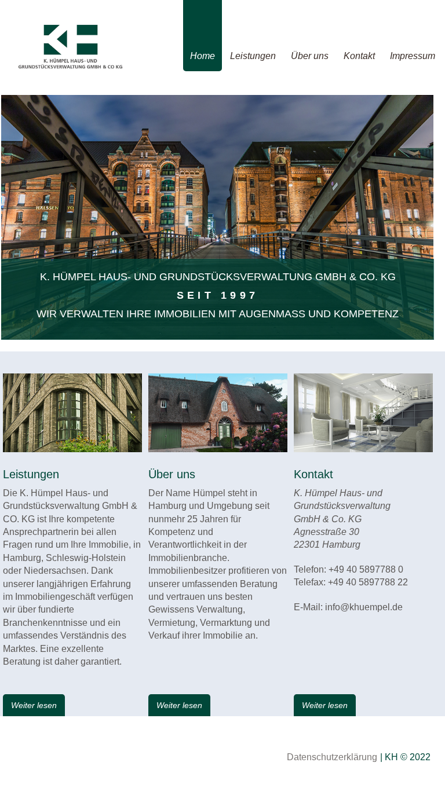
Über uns (310, 56)
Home (202, 56)
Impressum (412, 56)
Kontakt (359, 56)
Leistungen (253, 56)
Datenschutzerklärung (332, 757)
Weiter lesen (34, 705)
